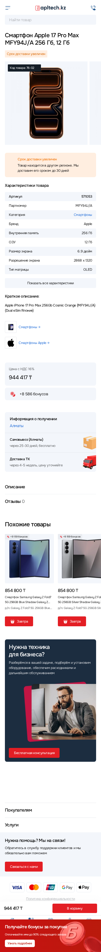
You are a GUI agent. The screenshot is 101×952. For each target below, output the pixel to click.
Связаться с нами (24, 866)
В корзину (74, 908)
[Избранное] (48, 539)
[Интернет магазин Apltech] (50, 8)
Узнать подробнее (20, 943)
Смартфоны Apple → (34, 343)
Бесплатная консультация (34, 753)
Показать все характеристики (50, 283)
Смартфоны (83, 214)
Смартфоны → (29, 327)
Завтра (22, 621)
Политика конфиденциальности (50, 898)
